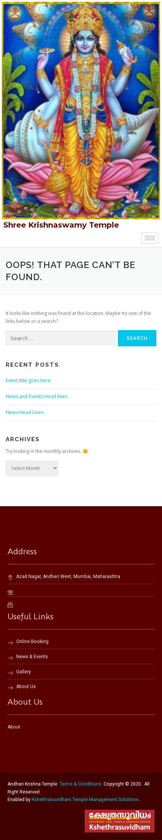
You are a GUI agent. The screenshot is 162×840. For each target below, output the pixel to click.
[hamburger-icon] (149, 237)
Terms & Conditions (80, 784)
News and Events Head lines (36, 396)
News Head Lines (25, 412)
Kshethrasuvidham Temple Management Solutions (85, 799)
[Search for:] (61, 338)
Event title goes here (28, 380)
